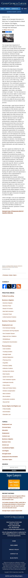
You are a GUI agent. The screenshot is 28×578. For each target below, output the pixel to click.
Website (8, 8)
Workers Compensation (9, 390)
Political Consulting (8, 296)
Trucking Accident (7, 351)
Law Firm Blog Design (13, 576)
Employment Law (5, 267)
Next (15, 275)
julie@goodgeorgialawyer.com (15, 529)
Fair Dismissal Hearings (9, 328)
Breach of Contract (8, 308)
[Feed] (18, 286)
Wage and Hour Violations (9, 336)
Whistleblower (6, 339)
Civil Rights (6, 450)
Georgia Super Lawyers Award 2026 (12, 510)
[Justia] (14, 286)
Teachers (16, 267)
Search (14, 470)
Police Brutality (7, 409)
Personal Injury (6, 346)
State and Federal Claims (9, 388)
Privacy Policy (14, 549)
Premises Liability (7, 365)
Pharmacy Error (7, 360)
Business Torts (7, 442)
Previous (5, 275)
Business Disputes (8, 303)
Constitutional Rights (9, 448)
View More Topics (7, 459)
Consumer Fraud (7, 314)
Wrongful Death (7, 354)
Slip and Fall (6, 402)
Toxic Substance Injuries (9, 379)
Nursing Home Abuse (8, 371)
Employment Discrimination (10, 342)
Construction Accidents (9, 399)
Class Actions (6, 385)
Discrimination (6, 411)
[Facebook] (4, 286)
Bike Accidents (6, 393)
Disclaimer (14, 545)
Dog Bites (5, 362)
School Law (11, 267)
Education (6, 430)
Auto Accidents (7, 348)
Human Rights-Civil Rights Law (11, 406)
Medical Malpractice (8, 357)
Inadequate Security (8, 382)
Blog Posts (14, 558)
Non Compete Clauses (9, 333)
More (25, 8)
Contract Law (7, 436)
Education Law (7, 414)
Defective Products (8, 368)
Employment (7, 433)
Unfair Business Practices (9, 317)
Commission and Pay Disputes (11, 330)
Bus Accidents (6, 396)
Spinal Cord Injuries (8, 376)
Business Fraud (7, 305)
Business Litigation (8, 300)
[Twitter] (9, 286)
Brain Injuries (6, 374)
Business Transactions (9, 321)
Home (2, 8)
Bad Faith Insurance (8, 311)
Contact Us (15, 8)
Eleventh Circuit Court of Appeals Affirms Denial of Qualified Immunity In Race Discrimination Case (13, 497)
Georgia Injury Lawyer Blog (14, 3)
